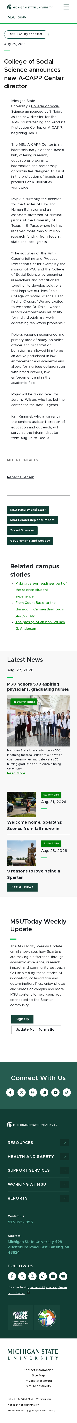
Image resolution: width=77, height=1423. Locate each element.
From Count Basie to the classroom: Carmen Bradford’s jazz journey (39, 609)
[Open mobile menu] (66, 7)
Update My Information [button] (36, 1029)
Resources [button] (20, 1143)
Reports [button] (18, 1198)
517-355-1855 (20, 1222)
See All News (22, 887)
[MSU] (38, 1128)
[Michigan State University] (30, 7)
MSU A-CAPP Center (36, 144)
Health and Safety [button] (31, 1157)
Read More (16, 773)
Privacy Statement (38, 1380)
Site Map (38, 1375)
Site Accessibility (38, 1386)
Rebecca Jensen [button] (20, 477)
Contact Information (38, 1370)
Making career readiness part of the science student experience (41, 590)
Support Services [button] (29, 1170)
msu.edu (46, 1399)
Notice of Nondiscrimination (23, 1405)
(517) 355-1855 (25, 1399)
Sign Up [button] (22, 1019)
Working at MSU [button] (27, 1184)
